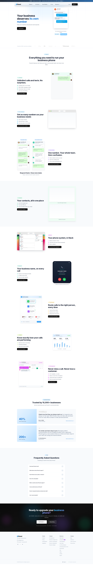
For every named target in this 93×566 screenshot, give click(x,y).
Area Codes (62, 543)
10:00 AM (33, 371)
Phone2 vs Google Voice (53, 539)
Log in (69, 4)
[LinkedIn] (18, 544)
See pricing (52, 521)
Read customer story (69, 420)
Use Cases (37, 4)
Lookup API (62, 539)
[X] (20, 544)
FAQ (60, 550)
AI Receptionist (44, 541)
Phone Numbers (62, 541)
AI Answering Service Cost (64, 546)
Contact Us (72, 539)
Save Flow (38, 321)
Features (30, 4)
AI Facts (61, 553)
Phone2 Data (62, 548)
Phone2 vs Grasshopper (53, 541)
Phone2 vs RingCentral (53, 543)
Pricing (52, 4)
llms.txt (61, 555)
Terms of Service (73, 541)
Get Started (41, 521)
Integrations (44, 543)
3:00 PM (33, 375)
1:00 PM (33, 373)
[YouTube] (22, 544)
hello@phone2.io (21, 540)
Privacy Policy (72, 543)
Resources (57, 4)
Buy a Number (44, 4)
